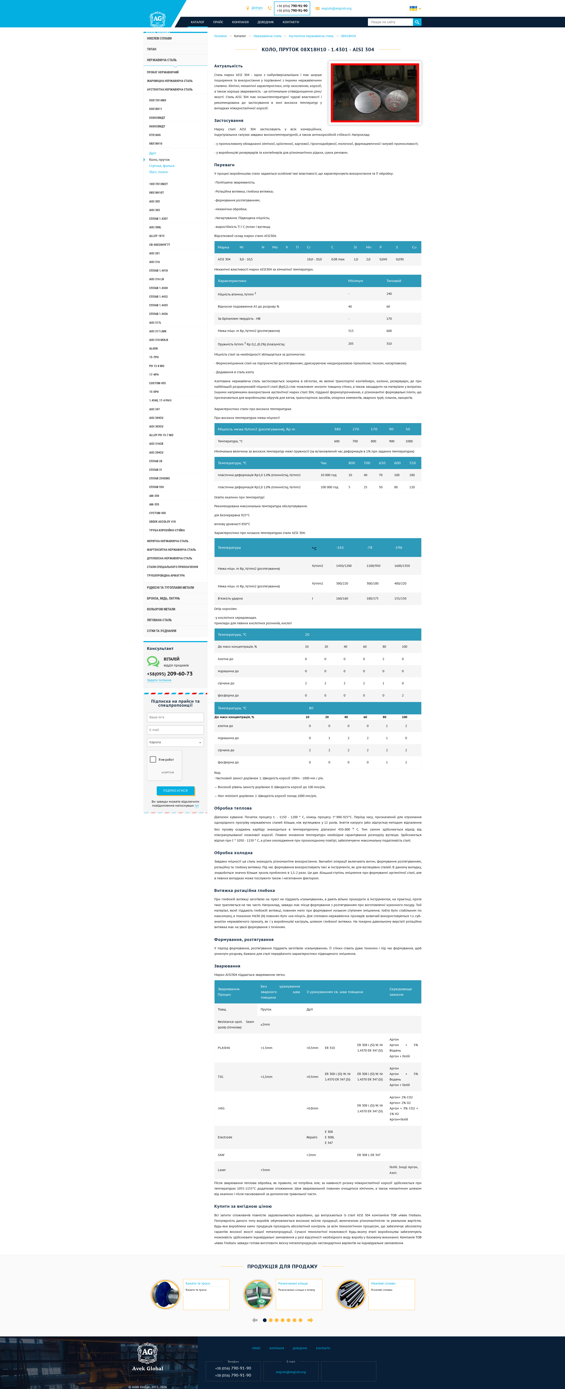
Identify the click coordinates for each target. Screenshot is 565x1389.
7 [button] (300, 1320)
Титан (151, 49)
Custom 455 (157, 383)
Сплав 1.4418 (158, 270)
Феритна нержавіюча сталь (167, 541)
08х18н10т (156, 192)
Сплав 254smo (159, 478)
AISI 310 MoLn (158, 340)
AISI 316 (154, 262)
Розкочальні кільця (293, 1283)
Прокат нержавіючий (163, 72)
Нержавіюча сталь (162, 60)
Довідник (266, 22)
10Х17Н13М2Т (158, 184)
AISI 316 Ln (156, 279)
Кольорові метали (161, 609)
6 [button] (294, 1320)
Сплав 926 (156, 487)
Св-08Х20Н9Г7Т (159, 244)
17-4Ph (154, 374)
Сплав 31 (155, 469)
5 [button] (288, 1320)
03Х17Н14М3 (157, 100)
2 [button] (271, 1320)
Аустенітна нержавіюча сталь (170, 89)
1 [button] (265, 1320)
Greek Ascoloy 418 (162, 521)
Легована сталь (159, 620)
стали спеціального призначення (172, 567)
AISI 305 (154, 201)
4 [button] (282, 1320)
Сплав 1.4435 (158, 305)
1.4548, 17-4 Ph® (160, 400)
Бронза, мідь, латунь (163, 598)
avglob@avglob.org (337, 8)
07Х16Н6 (155, 135)
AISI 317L (155, 322)
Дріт (152, 153)
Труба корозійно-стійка (167, 530)
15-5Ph (154, 392)
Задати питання (159, 680)
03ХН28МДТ (157, 117)
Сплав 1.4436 (158, 314)
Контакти (291, 22)
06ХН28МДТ (157, 126)
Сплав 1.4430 (158, 288)
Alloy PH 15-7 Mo (161, 435)
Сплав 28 (155, 461)
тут (197, 806)
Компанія (240, 22)
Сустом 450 (157, 513)
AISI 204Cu (156, 452)
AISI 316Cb (156, 443)
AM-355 (154, 504)
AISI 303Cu (156, 426)
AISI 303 (154, 210)
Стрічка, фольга (162, 166)
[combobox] (257, 8)
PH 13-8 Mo (156, 366)
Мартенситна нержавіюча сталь (171, 549)
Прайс (218, 22)
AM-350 (154, 496)
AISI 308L (155, 227)
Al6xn (153, 348)
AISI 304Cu (156, 418)
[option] (189, 1294)
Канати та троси (198, 1283)
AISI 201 (154, 253)
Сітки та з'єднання (161, 631)
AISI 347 (154, 409)
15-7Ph (154, 357)
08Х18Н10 (155, 143)
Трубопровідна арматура (166, 575)
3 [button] (277, 1320)
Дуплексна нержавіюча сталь (169, 558)
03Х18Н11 (155, 109)
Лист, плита (158, 172)
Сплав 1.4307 (158, 218)
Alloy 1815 (156, 236)
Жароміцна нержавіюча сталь (170, 81)
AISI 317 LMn (157, 331)
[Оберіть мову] (416, 8)
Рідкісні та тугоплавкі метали (170, 588)
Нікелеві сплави (159, 38)
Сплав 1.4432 (158, 296)
